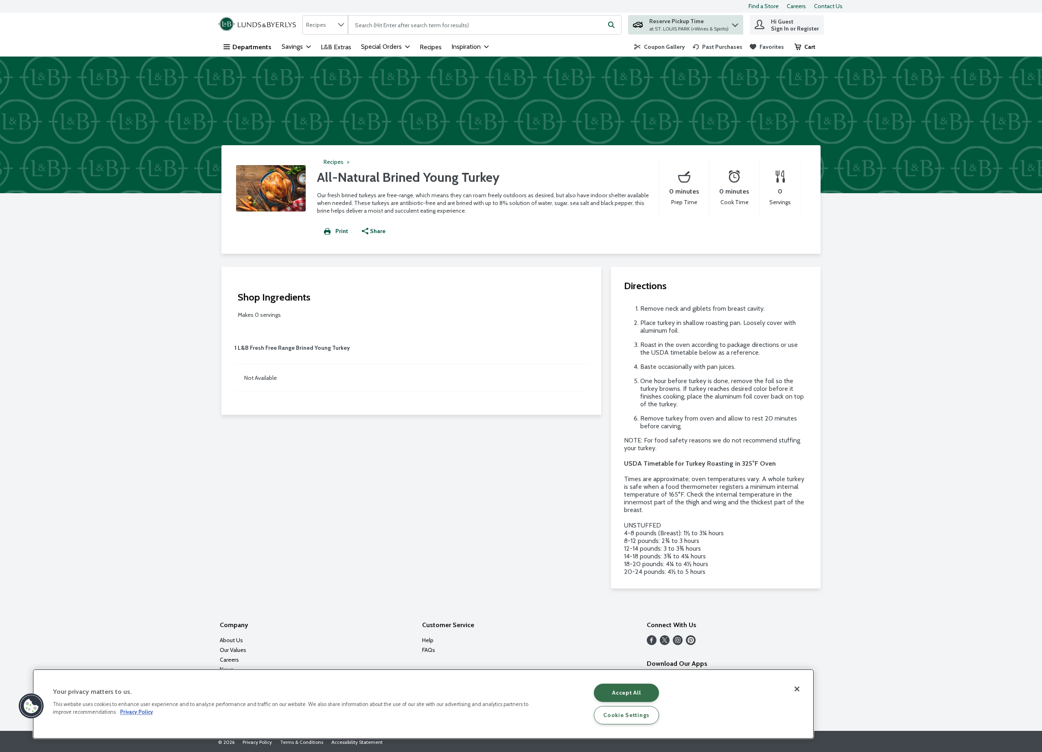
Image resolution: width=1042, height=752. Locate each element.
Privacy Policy (257, 742)
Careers (796, 6)
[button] (735, 23)
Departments (251, 47)
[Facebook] (652, 643)
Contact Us (828, 6)
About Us (231, 640)
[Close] (797, 689)
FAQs (428, 650)
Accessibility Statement (357, 742)
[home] (258, 25)
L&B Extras (336, 47)
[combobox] (325, 25)
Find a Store (764, 6)
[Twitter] (665, 643)
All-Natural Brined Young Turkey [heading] (408, 177)
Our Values (233, 650)
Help (427, 640)
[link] (659, 46)
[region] (423, 704)
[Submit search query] (611, 24)
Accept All (626, 692)
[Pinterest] (691, 643)
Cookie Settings (626, 715)
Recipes (431, 47)
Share (377, 231)
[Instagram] (678, 643)
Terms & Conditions (301, 742)
